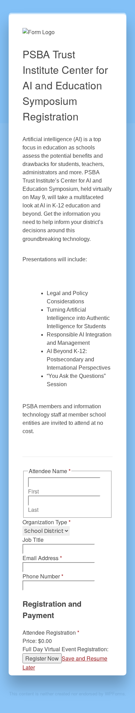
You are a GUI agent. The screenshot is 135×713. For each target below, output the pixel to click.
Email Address (42, 558)
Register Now (42, 658)
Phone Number (42, 576)
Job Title (33, 540)
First (33, 491)
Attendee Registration (50, 632)
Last (33, 510)
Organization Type (46, 522)
